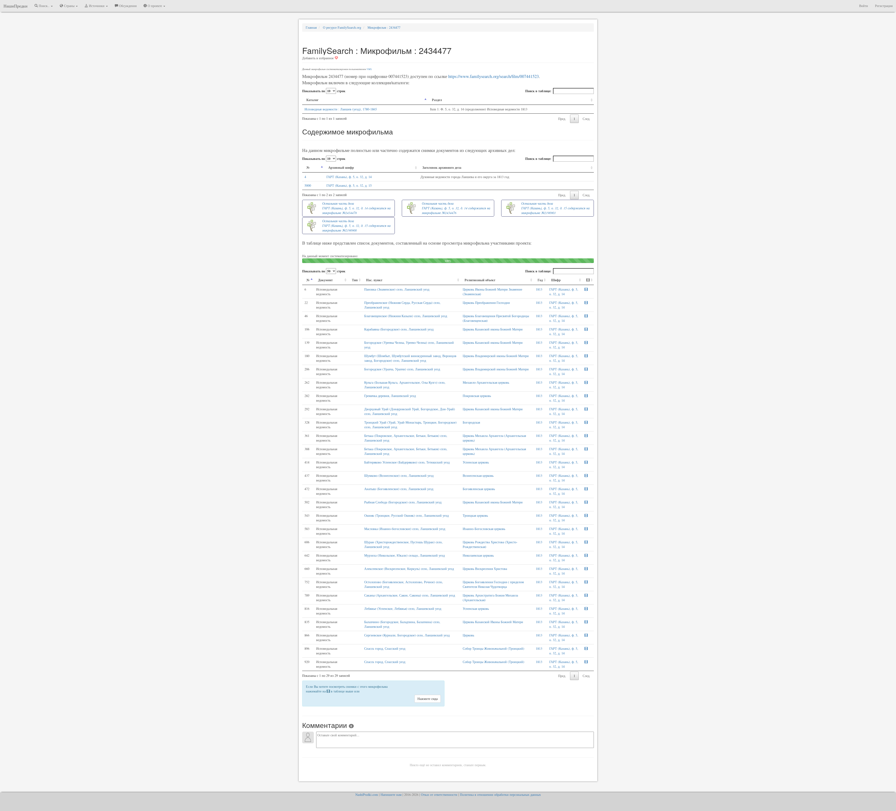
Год (540, 279)
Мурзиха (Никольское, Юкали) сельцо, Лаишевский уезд (404, 555)
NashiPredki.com (366, 794)
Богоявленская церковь (479, 489)
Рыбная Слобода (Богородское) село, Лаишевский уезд (402, 502)
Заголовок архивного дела (441, 167)
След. (586, 118)
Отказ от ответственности (439, 794)
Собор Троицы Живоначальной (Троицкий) (493, 648)
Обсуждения (127, 6)
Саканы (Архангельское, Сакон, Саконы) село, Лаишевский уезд (409, 595)
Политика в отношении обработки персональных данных (500, 794)
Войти (863, 6)
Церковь (468, 635)
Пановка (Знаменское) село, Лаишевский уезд (396, 289)
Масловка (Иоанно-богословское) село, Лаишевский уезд (404, 529)
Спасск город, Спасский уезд (384, 648)
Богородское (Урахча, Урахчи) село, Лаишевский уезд (402, 369)
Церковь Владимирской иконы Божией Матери (496, 356)
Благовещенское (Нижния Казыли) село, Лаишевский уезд (405, 316)
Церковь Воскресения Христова (485, 568)
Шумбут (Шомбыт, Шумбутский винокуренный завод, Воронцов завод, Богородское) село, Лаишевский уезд (410, 358)
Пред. (562, 118)
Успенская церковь (476, 462)
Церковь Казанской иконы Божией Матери (493, 329)
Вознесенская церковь (478, 475)
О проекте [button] (155, 6)
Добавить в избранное (318, 58)
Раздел (437, 99)
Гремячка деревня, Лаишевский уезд (390, 395)
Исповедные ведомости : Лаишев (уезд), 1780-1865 (340, 109)
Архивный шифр (341, 167)
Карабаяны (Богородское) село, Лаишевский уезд (399, 329)
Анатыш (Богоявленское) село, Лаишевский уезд (398, 489)
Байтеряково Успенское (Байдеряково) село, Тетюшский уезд (407, 462)
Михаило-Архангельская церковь (486, 382)
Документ (325, 279)
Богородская (471, 422)
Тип (355, 279)
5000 (307, 185)
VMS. (369, 69)
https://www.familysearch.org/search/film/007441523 (493, 76)
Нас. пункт (374, 279)
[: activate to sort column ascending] (588, 280)
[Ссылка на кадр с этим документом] (586, 289)
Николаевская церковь (478, 555)
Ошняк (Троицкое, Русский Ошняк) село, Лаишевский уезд (406, 515)
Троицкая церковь (475, 515)
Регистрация (883, 6)
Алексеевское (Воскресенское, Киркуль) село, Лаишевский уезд (409, 568)
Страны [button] (69, 6)
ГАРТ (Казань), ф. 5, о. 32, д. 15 (349, 185)
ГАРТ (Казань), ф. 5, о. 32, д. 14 (349, 177)
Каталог (312, 99)
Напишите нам (391, 794)
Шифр (556, 279)
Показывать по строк (323, 90)
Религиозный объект (480, 279)
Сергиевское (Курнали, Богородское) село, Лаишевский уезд (407, 635)
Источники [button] (96, 6)
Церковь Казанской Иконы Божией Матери (493, 622)
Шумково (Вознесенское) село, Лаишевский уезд (399, 475)
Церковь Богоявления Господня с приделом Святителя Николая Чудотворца (493, 584)
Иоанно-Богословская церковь (484, 529)
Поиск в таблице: (538, 90)
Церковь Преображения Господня (486, 302)
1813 (539, 289)
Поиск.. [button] (44, 6)
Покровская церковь (477, 395)
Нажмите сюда (427, 698)
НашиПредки (16, 6)
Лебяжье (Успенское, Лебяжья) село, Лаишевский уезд (402, 608)
